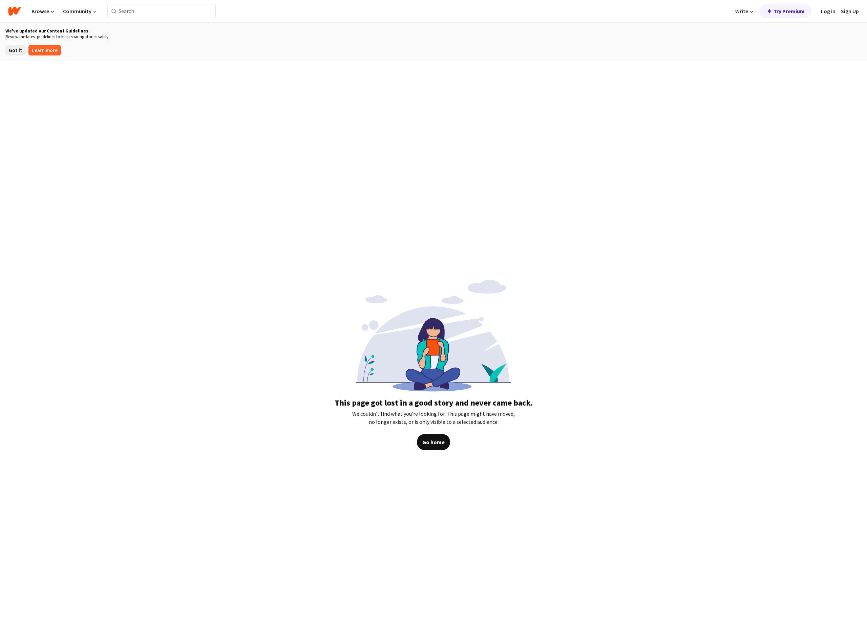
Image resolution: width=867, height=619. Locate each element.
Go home (433, 442)
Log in (828, 11)
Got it (15, 50)
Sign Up (850, 11)
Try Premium (789, 11)
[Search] (114, 11)
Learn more (45, 50)
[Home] (14, 11)
